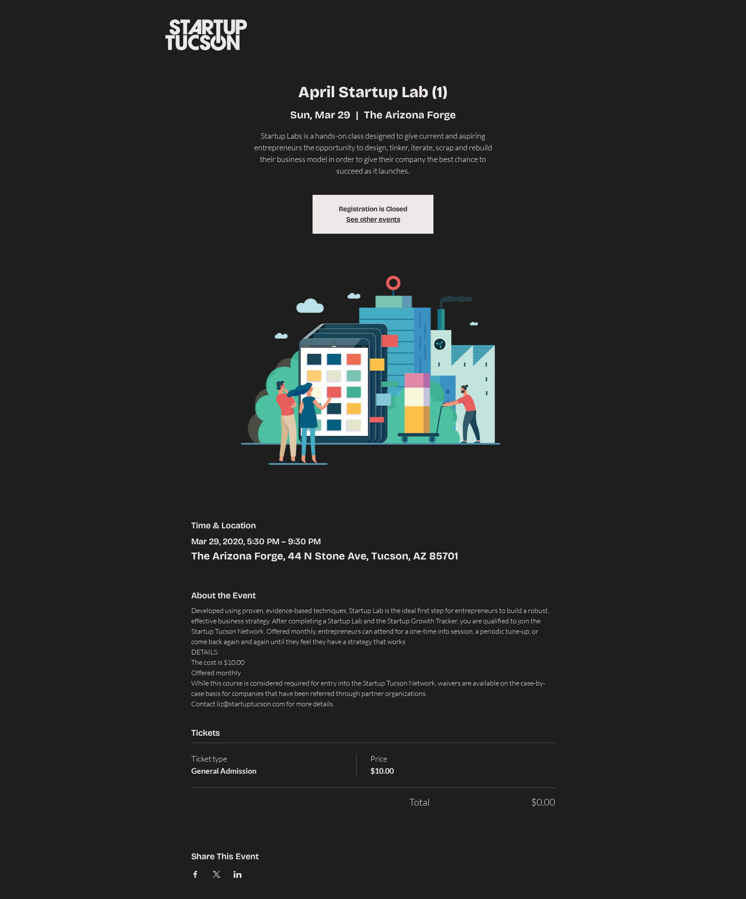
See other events (373, 219)
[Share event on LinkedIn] (238, 874)
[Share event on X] (216, 874)
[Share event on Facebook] (195, 874)
